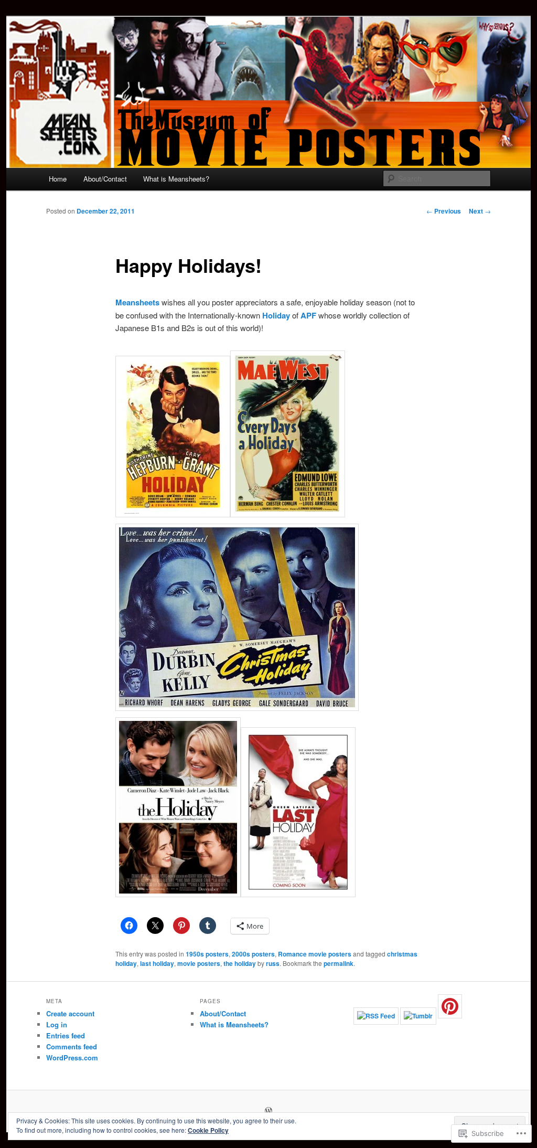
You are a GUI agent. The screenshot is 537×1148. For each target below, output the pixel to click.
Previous (443, 211)
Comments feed (71, 1046)
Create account (70, 1013)
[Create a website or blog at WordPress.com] (268, 1111)
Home (58, 179)
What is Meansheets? (176, 179)
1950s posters (207, 954)
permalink (338, 963)
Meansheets (137, 302)
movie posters (198, 963)
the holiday (239, 963)
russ (273, 963)
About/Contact (105, 179)
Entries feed (65, 1035)
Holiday (276, 315)
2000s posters (253, 954)
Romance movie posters (314, 954)
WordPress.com (72, 1057)
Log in (56, 1024)
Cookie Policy (208, 1130)
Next (480, 211)
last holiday (157, 963)
